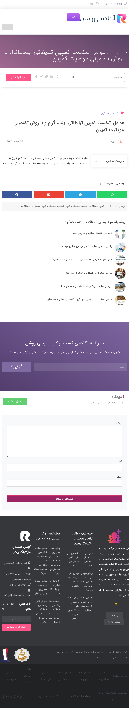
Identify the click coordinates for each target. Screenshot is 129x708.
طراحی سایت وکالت (27, 676)
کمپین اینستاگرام (79, 206)
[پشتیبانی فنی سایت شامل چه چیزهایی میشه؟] (120, 247)
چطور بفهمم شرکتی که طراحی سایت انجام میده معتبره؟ (81, 260)
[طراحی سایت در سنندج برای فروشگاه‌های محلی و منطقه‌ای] (120, 300)
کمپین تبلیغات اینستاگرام (58, 206)
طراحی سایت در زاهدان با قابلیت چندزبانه (89, 273)
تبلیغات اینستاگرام (48, 696)
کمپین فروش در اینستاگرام (33, 206)
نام (120, 461)
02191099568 (18, 585)
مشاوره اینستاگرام (80, 696)
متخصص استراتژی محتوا (16, 696)
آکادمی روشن (98, 18)
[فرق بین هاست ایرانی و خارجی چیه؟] (120, 233)
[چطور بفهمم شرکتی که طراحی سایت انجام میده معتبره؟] (120, 260)
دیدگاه (119, 423)
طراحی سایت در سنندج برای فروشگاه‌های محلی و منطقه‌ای (79, 299)
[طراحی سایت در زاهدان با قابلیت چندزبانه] (120, 273)
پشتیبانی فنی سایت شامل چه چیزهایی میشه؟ (86, 246)
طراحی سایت (119, 676)
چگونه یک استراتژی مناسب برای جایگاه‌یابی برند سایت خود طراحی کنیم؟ (54, 560)
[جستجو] (73, 77)
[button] (7, 27)
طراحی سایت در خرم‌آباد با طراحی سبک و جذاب (85, 286)
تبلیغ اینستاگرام (119, 53)
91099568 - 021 (113, 4)
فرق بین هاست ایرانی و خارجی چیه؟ (91, 233)
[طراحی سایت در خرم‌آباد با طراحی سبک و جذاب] (120, 286)
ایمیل (119, 477)
